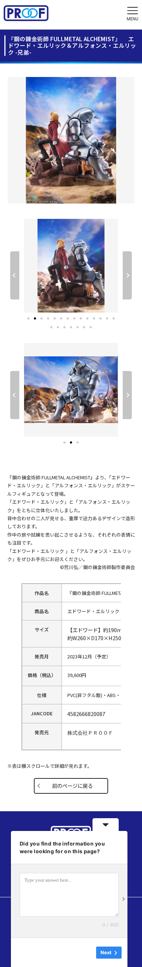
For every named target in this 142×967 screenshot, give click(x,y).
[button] (132, 14)
